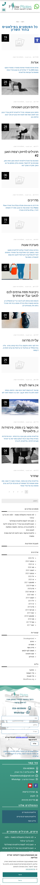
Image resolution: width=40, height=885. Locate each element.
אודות (34, 62)
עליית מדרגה (30, 340)
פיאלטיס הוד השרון (18, 57)
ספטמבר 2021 (29, 582)
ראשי (22, 22)
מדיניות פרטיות (30, 869)
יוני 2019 (31, 604)
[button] (37, 40)
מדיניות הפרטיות (21, 737)
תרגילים (31, 657)
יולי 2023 (31, 576)
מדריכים (33, 200)
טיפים (32, 641)
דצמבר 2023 (30, 570)
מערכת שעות (29, 245)
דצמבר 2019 (30, 598)
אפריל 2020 (30, 586)
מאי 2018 (31, 619)
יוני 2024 (31, 564)
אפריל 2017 (30, 622)
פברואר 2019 (29, 610)
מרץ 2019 (31, 607)
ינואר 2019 (30, 613)
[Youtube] (30, 785)
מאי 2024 (31, 567)
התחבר (31, 670)
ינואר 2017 (30, 625)
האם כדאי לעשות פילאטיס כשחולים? (21, 521)
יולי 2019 (31, 601)
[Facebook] (36, 785)
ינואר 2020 (30, 595)
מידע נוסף (30, 648)
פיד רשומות (30, 673)
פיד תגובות (30, 676)
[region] (20, 868)
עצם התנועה (30, 654)
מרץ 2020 (31, 589)
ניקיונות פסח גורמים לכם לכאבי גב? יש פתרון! (22, 294)
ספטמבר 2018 (29, 616)
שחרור (34, 476)
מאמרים (31, 645)
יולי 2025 (31, 558)
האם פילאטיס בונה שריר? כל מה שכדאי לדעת (18, 524)
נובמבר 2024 (29, 561)
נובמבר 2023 (29, 573)
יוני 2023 (31, 579)
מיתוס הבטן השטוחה (24, 107)
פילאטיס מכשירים (29, 812)
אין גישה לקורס (28, 385)
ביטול (20, 880)
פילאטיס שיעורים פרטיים (26, 816)
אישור (20, 874)
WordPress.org (28, 679)
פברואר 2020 (29, 592)
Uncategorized (28, 638)
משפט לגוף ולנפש (28, 651)
